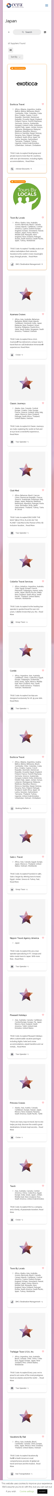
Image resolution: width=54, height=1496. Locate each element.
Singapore (34, 329)
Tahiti (24, 1026)
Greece (26, 123)
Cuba (30, 410)
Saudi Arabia (25, 329)
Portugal (36, 135)
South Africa (27, 137)
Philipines (25, 327)
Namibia (26, 133)
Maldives (18, 131)
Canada (37, 225)
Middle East (19, 235)
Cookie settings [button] (27, 1491)
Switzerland (33, 139)
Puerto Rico (34, 327)
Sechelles (24, 505)
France (24, 121)
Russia (17, 239)
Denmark (26, 117)
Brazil (37, 111)
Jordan (33, 127)
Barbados (18, 321)
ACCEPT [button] (42, 1491)
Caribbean (31, 227)
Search (28, 32)
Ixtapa (17, 501)
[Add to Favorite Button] (43, 104)
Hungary (18, 125)
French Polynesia (35, 121)
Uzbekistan (19, 145)
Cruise (18, 355)
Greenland (33, 231)
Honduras (27, 323)
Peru (24, 135)
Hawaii (40, 231)
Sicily (31, 505)
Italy (23, 127)
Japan (27, 127)
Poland (29, 135)
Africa (17, 109)
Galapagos (27, 591)
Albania (23, 109)
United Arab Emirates (30, 143)
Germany (18, 123)
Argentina (31, 109)
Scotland (18, 137)
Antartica (23, 586)
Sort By (14, 57)
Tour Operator (21, 442)
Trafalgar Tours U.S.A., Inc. (22, 1352)
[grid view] (10, 50)
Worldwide (30, 241)
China (17, 497)
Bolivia (23, 111)
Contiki (13, 671)
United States (20, 418)
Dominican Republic (28, 497)
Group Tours (20, 622)
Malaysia (37, 129)
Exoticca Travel (17, 104)
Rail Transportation (23, 1474)
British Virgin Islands (31, 321)
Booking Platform (22, 808)
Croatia (22, 115)
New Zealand (27, 237)
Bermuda (25, 225)
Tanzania (18, 141)
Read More (29, 161)
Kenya (39, 127)
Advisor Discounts (22, 169)
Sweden (24, 139)
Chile (26, 113)
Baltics (17, 111)
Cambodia (19, 113)
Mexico (33, 131)
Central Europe (21, 1022)
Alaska (23, 223)
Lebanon (18, 782)
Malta (39, 592)
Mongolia (28, 235)
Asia (28, 223)
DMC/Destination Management (28, 264)
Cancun (36, 495)
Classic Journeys (17, 403)
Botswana (30, 111)
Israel (17, 592)
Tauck (13, 1186)
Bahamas (35, 319)
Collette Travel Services (21, 582)
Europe (25, 231)
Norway (38, 133)
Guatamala (34, 123)
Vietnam (28, 145)
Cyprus (28, 115)
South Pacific (38, 239)
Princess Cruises (17, 1103)
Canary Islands (21, 227)
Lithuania (18, 129)
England (38, 119)
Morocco (18, 133)
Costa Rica (33, 678)
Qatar (17, 329)
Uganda (18, 143)
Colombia (32, 113)
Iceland (25, 125)
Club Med (14, 490)
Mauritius (26, 131)
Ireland (17, 127)
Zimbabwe (36, 145)
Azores (17, 225)
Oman (36, 325)
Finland (18, 121)
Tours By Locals (17, 218)
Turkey (34, 141)
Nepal (32, 133)
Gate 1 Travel (16, 857)
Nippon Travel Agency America (24, 938)
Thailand (26, 141)
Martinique (19, 503)
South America (26, 239)
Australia (34, 223)
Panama (18, 135)
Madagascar (28, 129)
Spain (35, 137)
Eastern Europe (35, 229)
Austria (38, 109)
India (31, 125)
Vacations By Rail (18, 1437)
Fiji (35, 1022)
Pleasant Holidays (18, 1015)
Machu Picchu (30, 592)
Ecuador (26, 119)
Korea (29, 233)
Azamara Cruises (17, 314)
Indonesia (38, 125)
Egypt (32, 119)
